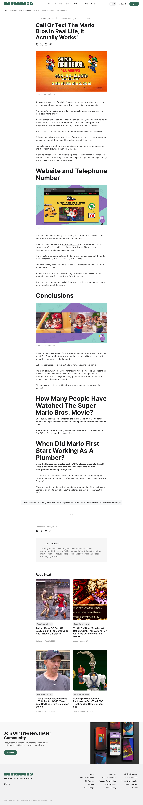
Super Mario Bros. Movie (88, 376)
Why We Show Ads (109, 777)
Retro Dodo (47, 800)
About (92, 774)
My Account (89, 781)
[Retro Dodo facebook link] (5, 784)
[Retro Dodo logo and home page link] (18, 4)
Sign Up (134, 4)
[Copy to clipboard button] (50, 44)
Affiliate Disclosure (131, 774)
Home (5, 10)
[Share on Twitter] (41, 44)
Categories (13, 10)
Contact (135, 788)
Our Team (90, 784)
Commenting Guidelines (129, 781)
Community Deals (131, 784)
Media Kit (112, 774)
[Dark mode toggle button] (112, 4)
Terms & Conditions (131, 777)
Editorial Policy (110, 784)
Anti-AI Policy (111, 788)
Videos (76, 4)
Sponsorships (89, 788)
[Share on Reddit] (46, 44)
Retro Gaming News (25, 10)
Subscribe (10, 752)
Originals (58, 4)
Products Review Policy (107, 781)
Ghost (38, 800)
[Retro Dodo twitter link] (9, 784)
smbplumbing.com (43, 228)
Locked (85, 4)
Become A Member (87, 777)
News (50, 4)
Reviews (68, 4)
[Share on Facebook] (37, 44)
